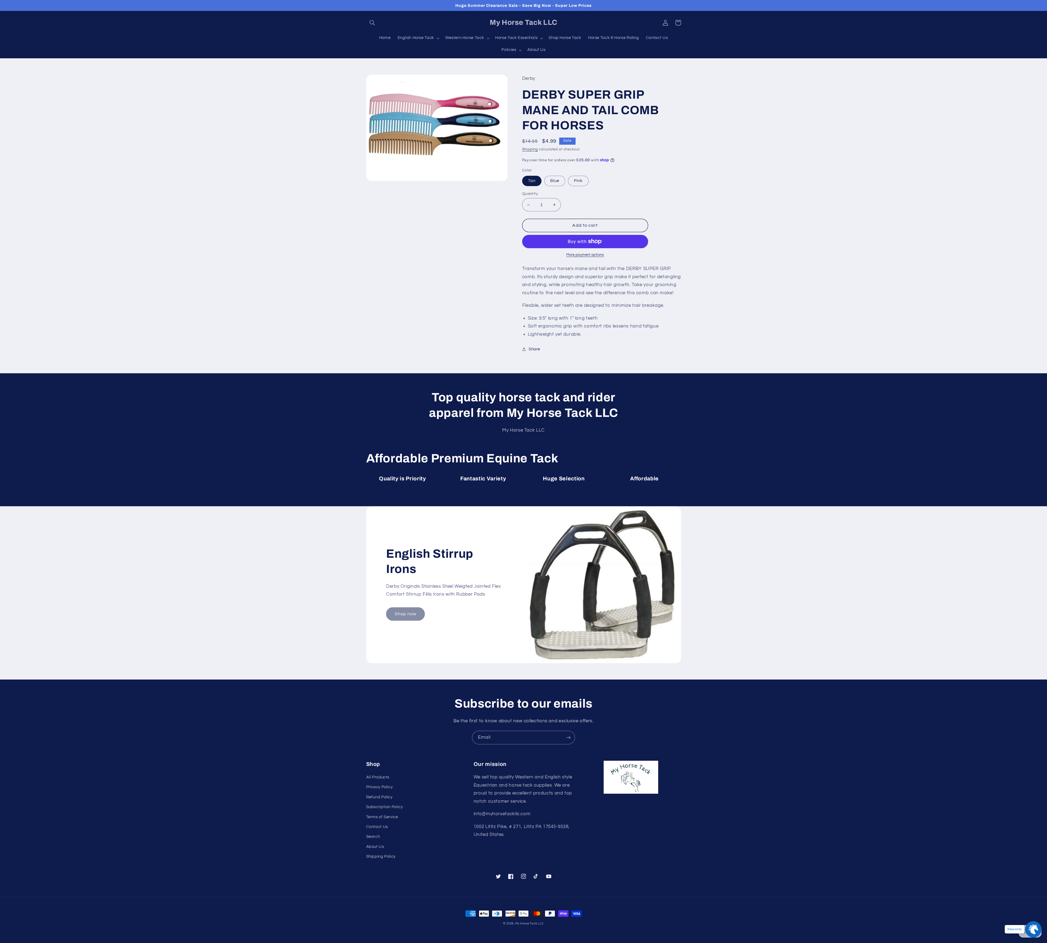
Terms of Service (382, 817)
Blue (554, 181)
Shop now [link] (405, 614)
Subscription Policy (384, 807)
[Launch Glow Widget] (1033, 929)
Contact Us (377, 827)
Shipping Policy (381, 856)
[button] (372, 22)
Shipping (530, 149)
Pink (578, 181)
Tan (531, 181)
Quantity (530, 194)
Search (373, 837)
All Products (378, 777)
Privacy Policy (379, 787)
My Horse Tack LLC (529, 923)
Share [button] (534, 349)
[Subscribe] (568, 737)
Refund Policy (379, 797)
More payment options (585, 255)
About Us (375, 847)
